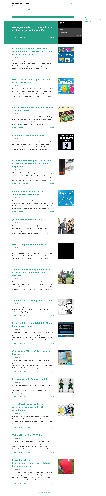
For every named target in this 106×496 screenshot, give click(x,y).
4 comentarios (22, 71)
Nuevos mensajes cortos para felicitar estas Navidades (28, 193)
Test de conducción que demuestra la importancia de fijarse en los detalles (31, 272)
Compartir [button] (14, 37)
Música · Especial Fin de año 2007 (30, 244)
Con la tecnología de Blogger (44, 492)
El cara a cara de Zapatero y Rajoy (31, 379)
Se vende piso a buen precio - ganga (32, 300)
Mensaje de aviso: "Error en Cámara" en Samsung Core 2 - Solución (32, 29)
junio (87, 19)
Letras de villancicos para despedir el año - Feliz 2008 (32, 109)
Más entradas (50, 488)
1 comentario (21, 37)
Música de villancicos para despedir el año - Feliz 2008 (32, 81)
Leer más (52, 37)
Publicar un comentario (24, 183)
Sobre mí (43, 9)
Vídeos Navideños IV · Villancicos (30, 435)
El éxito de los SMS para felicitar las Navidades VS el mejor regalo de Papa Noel (31, 163)
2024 (86, 17)
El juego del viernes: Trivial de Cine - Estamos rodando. (32, 325)
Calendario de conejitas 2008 (28, 135)
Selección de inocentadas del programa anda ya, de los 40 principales (28, 407)
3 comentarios (22, 315)
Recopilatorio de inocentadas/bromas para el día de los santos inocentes (31, 463)
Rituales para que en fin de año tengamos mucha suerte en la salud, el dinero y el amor (32, 51)
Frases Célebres (28, 9)
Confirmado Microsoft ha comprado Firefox (32, 353)
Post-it (36, 9)
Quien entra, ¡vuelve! (20, 3)
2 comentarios (22, 152)
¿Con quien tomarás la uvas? (28, 219)
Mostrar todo (69, 17)
